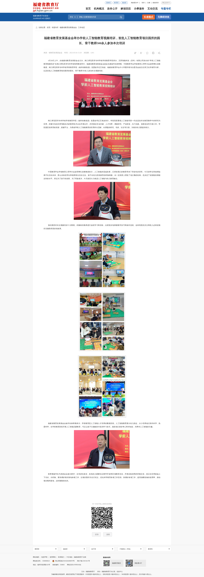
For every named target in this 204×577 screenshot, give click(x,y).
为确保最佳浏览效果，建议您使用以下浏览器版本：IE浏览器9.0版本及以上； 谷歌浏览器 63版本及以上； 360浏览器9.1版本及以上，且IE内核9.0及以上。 (102, 574)
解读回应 (126, 8)
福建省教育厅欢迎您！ (41, 16)
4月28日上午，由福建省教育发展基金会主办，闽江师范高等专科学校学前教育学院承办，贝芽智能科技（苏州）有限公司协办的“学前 (100, 60)
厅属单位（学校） (126, 549)
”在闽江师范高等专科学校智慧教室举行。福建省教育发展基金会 (79, 64)
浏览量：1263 (89, 53)
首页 (88, 8)
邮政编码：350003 (58, 565)
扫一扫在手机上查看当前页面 (102, 504)
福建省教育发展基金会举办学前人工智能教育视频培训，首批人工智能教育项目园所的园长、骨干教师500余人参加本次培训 (102, 40)
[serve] (46, 7)
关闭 (108, 534)
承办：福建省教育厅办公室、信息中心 (110, 571)
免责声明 (44, 557)
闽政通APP (134, 3)
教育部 (116, 3)
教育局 (150, 549)
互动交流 (152, 8)
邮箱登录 (156, 3)
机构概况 (99, 8)
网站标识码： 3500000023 (41, 561)
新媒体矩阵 (106, 557)
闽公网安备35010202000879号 (65, 561)
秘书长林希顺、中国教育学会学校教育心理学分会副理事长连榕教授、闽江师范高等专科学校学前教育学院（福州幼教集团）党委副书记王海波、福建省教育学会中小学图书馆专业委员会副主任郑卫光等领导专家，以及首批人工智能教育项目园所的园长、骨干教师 (102, 67)
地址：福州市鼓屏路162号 (41, 565)
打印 (96, 534)
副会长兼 (107, 64)
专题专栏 (166, 8)
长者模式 (148, 17)
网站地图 (36, 557)
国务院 (108, 3)
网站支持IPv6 (166, 3)
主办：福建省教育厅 (88, 571)
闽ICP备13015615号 (83, 561)
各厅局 (93, 549)
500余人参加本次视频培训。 (93, 71)
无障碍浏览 (163, 17)
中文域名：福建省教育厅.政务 (76, 557)
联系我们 (61, 557)
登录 (143, 3)
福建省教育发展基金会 (68, 27)
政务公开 (112, 8)
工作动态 (81, 27)
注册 (148, 3)
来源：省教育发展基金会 (53, 53)
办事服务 (139, 8)
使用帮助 (53, 557)
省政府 (124, 3)
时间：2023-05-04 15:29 (73, 53)
